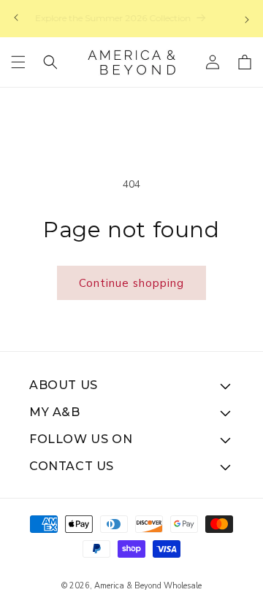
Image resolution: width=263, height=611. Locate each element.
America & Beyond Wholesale (148, 585)
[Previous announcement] (16, 19)
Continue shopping (131, 283)
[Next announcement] (247, 19)
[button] (18, 62)
